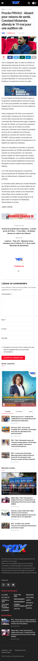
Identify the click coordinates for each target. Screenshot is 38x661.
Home (3, 9)
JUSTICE (17, 609)
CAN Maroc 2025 (5, 601)
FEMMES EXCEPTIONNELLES (20, 605)
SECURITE (29, 603)
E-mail (4, 329)
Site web (4, 338)
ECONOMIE (5, 610)
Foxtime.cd (11, 33)
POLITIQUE (30, 597)
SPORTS (29, 608)
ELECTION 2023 (17, 595)
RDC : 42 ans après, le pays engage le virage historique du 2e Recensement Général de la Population (19, 488)
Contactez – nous (7, 650)
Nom (4, 320)
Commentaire (7, 294)
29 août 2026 (7, 492)
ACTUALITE (5, 597)
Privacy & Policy (6, 652)
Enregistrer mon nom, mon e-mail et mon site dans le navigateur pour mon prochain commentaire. (19, 349)
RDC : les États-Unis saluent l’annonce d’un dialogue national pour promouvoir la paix (23, 525)
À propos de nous (20, 650)
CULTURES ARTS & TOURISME (5, 606)
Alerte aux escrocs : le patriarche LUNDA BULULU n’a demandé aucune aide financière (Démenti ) (23, 418)
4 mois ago (21, 33)
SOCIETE (29, 605)
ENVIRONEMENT (19, 602)
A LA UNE (9, 9)
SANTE (28, 600)
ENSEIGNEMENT (19, 599)
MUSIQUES (30, 595)
